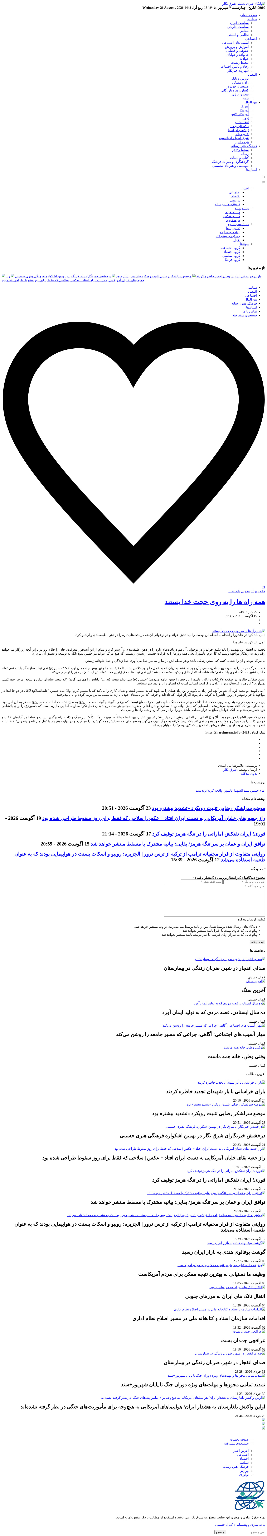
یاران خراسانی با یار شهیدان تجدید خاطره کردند (228, 276)
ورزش (244, 1470)
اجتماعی (251, 39)
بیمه (246, 98)
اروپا (246, 118)
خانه (262, 591)
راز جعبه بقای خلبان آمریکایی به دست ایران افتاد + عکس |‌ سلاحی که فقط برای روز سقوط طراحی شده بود (153, 818)
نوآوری (244, 1474)
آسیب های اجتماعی (235, 42)
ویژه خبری (233, 220)
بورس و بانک (240, 78)
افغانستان (242, 122)
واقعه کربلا (215, 790)
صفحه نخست (239, 1439)
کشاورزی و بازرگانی (234, 90)
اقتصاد (252, 74)
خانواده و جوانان (238, 54)
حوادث (244, 58)
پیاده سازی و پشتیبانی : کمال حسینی (240, 1524)
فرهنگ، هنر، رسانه (244, 146)
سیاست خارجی (238, 27)
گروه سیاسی (231, 256)
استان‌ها (251, 169)
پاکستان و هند (239, 126)
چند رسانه (242, 208)
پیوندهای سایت (230, 232)
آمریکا (244, 110)
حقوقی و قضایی (237, 50)
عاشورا (228, 790)
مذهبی (245, 591)
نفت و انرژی (240, 94)
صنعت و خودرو (238, 86)
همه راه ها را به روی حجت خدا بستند (215, 602)
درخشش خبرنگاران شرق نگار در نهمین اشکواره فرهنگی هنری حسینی (63, 276)
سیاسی (252, 19)
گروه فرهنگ (231, 260)
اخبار (245, 188)
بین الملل (250, 102)
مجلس (244, 31)
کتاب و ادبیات (239, 158)
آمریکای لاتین (239, 114)
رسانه (245, 154)
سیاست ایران (239, 23)
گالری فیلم (232, 212)
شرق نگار (230, 769)
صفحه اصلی (248, 15)
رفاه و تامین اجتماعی (234, 66)
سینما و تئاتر (240, 150)
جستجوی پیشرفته (228, 236)
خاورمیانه (242, 134)
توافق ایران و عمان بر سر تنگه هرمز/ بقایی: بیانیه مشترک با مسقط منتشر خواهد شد (178, 844)
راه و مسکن (240, 82)
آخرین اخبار (241, 1450)
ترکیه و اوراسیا (238, 130)
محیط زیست (240, 62)
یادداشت (234, 591)
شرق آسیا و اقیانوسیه (234, 138)
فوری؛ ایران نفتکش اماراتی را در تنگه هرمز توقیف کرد (208, 834)
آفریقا (245, 106)
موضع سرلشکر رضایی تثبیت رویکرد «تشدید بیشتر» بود (153, 276)
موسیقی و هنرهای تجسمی (230, 166)
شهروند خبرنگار (238, 70)
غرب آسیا (242, 142)
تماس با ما (233, 228)
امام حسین (257, 790)
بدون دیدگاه (249, 773)
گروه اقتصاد (232, 252)
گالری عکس (231, 216)
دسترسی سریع (238, 224)
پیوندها (244, 244)
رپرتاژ (255, 591)
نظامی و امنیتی (238, 35)
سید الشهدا (241, 790)
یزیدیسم (201, 790)
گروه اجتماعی (230, 248)
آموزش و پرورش (237, 46)
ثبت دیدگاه (257, 942)
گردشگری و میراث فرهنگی (230, 162)
